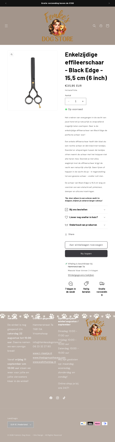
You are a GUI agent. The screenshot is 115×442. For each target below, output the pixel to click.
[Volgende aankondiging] (109, 3)
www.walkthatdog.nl (44, 361)
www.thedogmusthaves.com (49, 357)
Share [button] (71, 234)
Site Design (38, 435)
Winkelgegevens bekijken (81, 275)
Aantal (68, 95)
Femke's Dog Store (22, 435)
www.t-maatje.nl (42, 353)
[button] (6, 26)
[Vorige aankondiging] (6, 3)
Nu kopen (86, 253)
